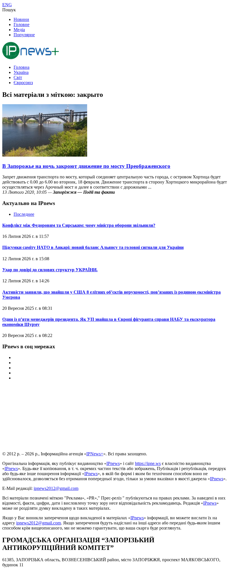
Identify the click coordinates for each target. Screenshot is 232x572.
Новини (21, 19)
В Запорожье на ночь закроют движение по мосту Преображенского (86, 166)
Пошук (9, 9)
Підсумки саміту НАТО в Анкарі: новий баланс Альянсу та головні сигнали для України (93, 247)
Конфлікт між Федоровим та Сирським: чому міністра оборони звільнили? (78, 225)
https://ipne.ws (148, 463)
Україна (21, 72)
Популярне (24, 34)
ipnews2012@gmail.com (56, 488)
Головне (21, 24)
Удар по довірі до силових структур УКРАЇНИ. (50, 269)
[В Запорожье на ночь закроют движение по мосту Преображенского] (44, 155)
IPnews (113, 463)
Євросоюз (23, 82)
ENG (7, 4)
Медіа (19, 29)
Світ (18, 77)
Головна (21, 67)
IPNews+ (94, 453)
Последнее (24, 214)
